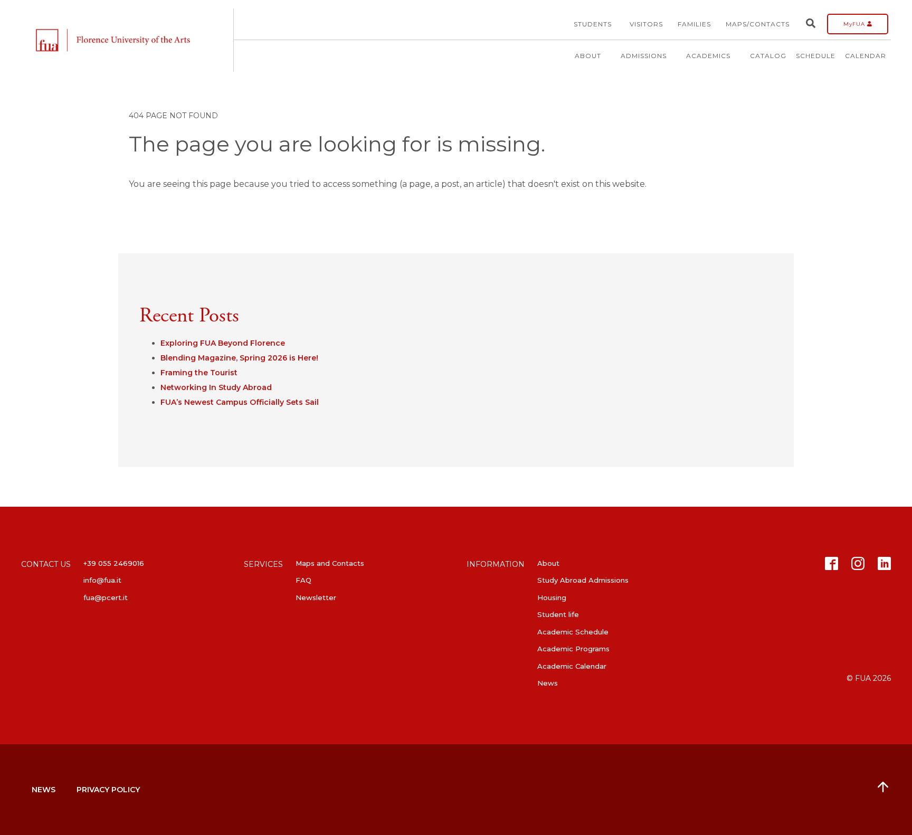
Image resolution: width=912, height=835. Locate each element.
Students (593, 24)
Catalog (768, 56)
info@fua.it (102, 580)
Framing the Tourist (199, 372)
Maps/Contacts (758, 24)
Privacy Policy (108, 789)
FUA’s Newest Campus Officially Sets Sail (239, 402)
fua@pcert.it (105, 597)
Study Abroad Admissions (583, 580)
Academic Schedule (573, 632)
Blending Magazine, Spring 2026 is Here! (239, 358)
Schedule (815, 56)
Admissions (644, 56)
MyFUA (855, 24)
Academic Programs (573, 648)
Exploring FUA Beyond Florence (222, 343)
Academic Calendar (571, 666)
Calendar (865, 56)
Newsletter (316, 597)
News (547, 683)
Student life (558, 614)
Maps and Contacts (330, 563)
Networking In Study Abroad (216, 387)
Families (694, 24)
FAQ (303, 580)
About (588, 56)
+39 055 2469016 (113, 563)
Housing (551, 597)
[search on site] (811, 24)
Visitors (646, 24)
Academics (708, 56)
